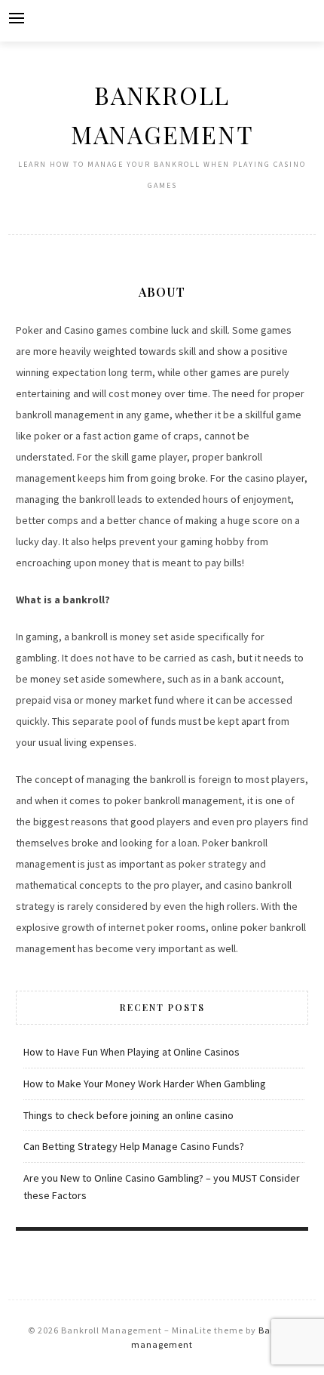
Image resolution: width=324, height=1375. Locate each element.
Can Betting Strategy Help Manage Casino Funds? (133, 1146)
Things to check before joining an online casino (128, 1115)
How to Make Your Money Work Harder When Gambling (144, 1083)
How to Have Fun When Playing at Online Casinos (131, 1052)
